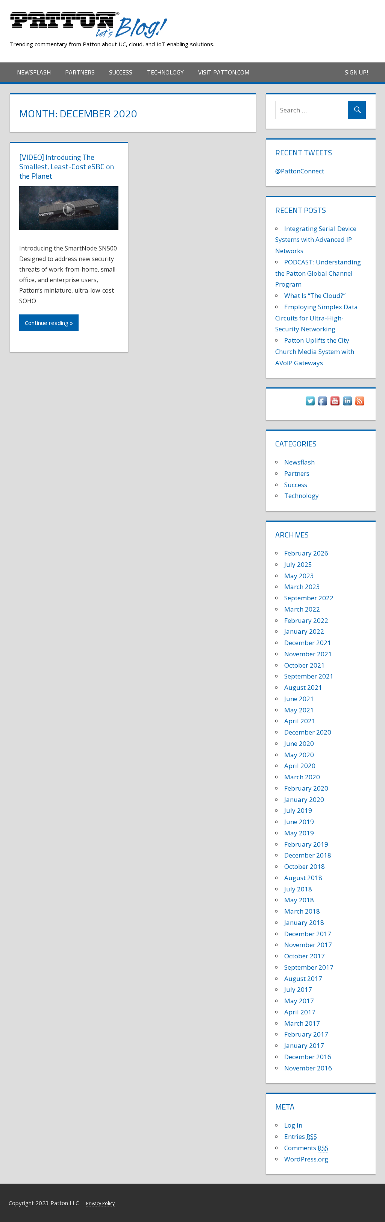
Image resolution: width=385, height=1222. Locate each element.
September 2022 (308, 598)
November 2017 (308, 944)
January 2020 (304, 799)
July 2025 (298, 564)
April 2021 (299, 721)
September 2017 (308, 967)
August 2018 (303, 877)
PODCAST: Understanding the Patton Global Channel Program (318, 273)
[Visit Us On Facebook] (322, 404)
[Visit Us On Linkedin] (347, 404)
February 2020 (306, 788)
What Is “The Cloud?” (315, 295)
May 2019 (299, 833)
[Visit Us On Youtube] (335, 404)
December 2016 (307, 1056)
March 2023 (302, 586)
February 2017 (306, 1034)
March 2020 (302, 777)
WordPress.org (306, 1159)
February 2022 (306, 620)
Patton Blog (203, 14)
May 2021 (299, 710)
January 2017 (304, 1045)
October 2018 (304, 866)
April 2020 (299, 765)
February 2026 (306, 553)
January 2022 (304, 631)
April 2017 (299, 1012)
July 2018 (298, 889)
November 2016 (308, 1068)
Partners (80, 72)
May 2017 (299, 1000)
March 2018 (302, 911)
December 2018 (307, 855)
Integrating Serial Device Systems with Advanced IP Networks (315, 239)
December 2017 (307, 933)
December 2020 (307, 732)
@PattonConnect (299, 171)
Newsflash (34, 72)
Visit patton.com (223, 72)
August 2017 (303, 978)
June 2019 (299, 821)
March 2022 (302, 609)
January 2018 (304, 922)
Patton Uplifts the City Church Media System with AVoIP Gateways (314, 351)
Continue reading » (49, 322)
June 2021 (299, 698)
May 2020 (299, 754)
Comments (306, 1147)
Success (120, 72)
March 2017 (302, 1023)
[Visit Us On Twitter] (310, 404)
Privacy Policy (100, 1203)
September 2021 (308, 676)
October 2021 (304, 665)
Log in (293, 1125)
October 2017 (304, 956)
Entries (300, 1136)
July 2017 (298, 989)
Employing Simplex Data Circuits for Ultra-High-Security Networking (316, 318)
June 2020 (299, 743)
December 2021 (307, 642)
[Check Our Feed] (359, 404)
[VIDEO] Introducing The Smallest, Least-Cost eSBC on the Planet (66, 166)
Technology (165, 72)
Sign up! (356, 72)
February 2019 (306, 844)
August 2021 (303, 687)
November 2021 (308, 654)
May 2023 (299, 575)
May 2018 (299, 900)
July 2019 (298, 810)
